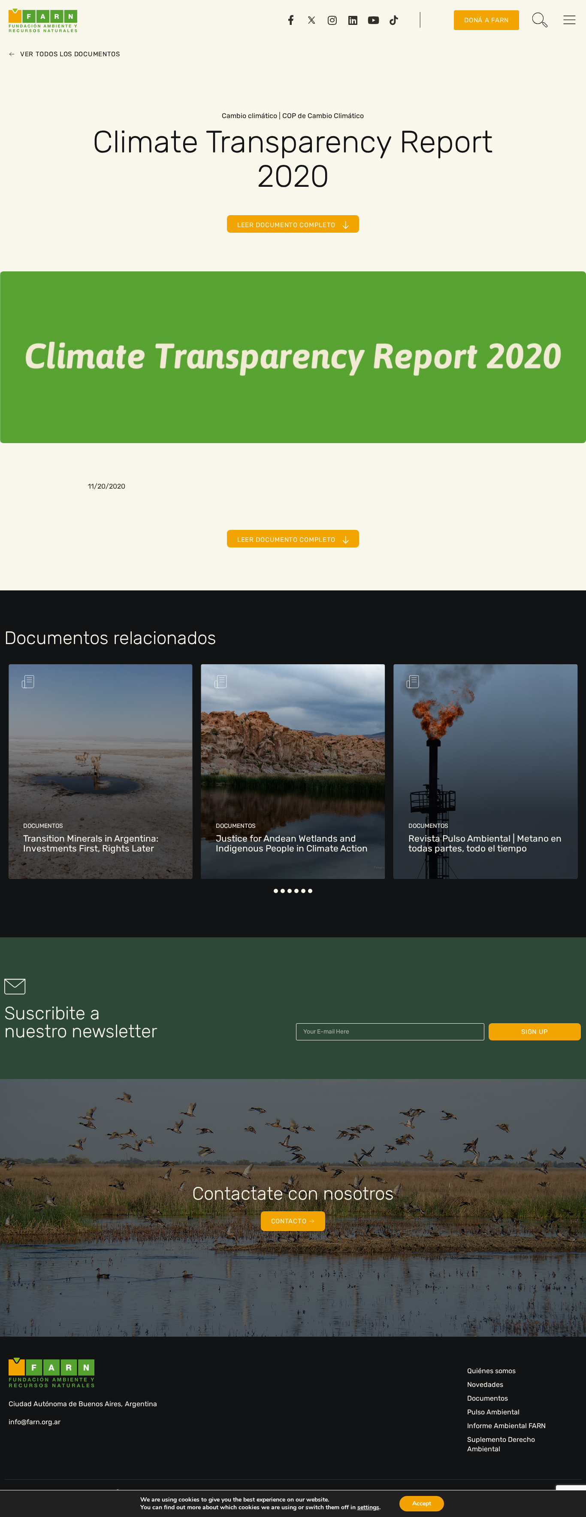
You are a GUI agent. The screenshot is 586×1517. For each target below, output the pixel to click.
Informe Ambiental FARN (506, 1426)
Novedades (485, 1384)
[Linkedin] (352, 20)
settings (368, 1507)
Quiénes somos (491, 1371)
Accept (421, 1503)
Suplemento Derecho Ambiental (501, 1444)
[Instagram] (332, 20)
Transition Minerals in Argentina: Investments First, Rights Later (90, 843)
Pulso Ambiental (493, 1412)
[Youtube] (373, 20)
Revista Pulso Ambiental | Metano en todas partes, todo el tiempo (485, 843)
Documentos (487, 1398)
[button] (276, 891)
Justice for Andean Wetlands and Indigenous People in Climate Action (292, 843)
